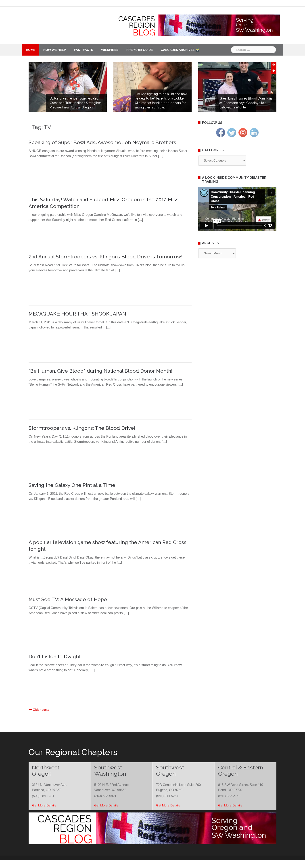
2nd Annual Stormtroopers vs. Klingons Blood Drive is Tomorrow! (105, 257)
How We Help (54, 50)
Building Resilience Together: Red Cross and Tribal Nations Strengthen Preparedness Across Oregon (76, 103)
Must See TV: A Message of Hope (68, 599)
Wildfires (109, 50)
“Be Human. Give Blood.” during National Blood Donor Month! (100, 371)
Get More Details (44, 805)
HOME (30, 50)
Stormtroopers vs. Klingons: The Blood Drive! (82, 428)
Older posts (41, 709)
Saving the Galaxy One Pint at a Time (72, 485)
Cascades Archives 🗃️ (180, 50)
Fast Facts (83, 50)
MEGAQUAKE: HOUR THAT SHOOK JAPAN (77, 314)
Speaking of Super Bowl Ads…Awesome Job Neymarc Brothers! (103, 142)
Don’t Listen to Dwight (55, 656)
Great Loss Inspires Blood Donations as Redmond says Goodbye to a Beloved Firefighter (245, 103)
